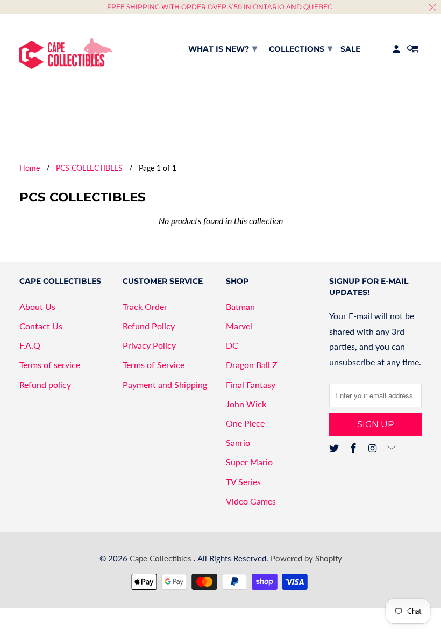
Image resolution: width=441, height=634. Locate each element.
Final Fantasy (250, 384)
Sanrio (238, 442)
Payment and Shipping (165, 384)
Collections (300, 48)
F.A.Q (29, 345)
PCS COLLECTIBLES (89, 167)
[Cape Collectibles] (65, 45)
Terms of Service (153, 364)
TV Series (243, 482)
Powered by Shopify (306, 558)
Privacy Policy (149, 345)
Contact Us (40, 326)
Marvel (239, 326)
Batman (240, 306)
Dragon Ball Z (252, 364)
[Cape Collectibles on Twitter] (335, 448)
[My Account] (397, 51)
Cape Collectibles (162, 558)
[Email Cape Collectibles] (393, 448)
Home (29, 167)
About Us (37, 306)
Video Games (251, 501)
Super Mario (249, 462)
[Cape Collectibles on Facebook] (354, 448)
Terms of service (49, 364)
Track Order (145, 306)
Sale (350, 49)
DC (232, 345)
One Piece (245, 423)
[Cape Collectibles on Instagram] (374, 448)
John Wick (246, 404)
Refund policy (45, 384)
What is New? (222, 48)
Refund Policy (149, 326)
